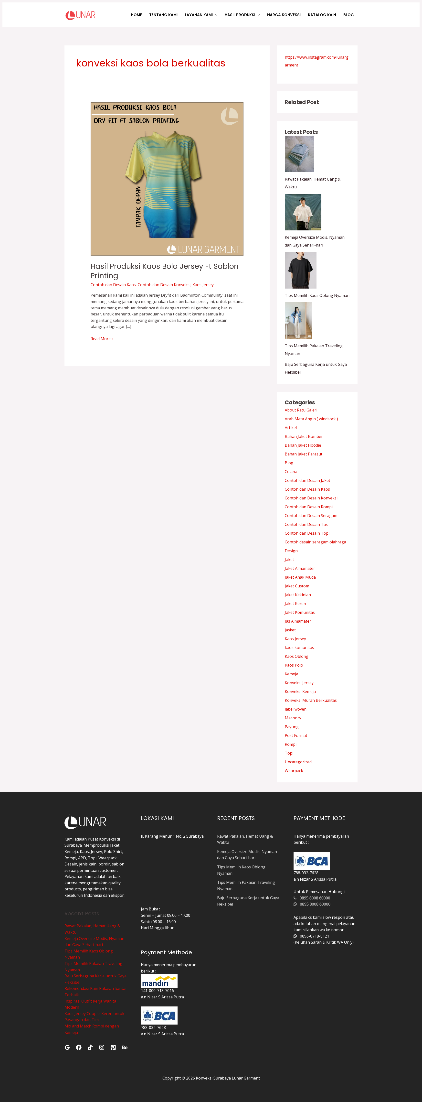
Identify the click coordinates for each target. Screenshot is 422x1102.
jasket (290, 630)
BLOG (348, 14)
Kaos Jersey (203, 284)
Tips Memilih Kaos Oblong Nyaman (317, 295)
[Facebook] (79, 1047)
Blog (289, 462)
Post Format (296, 735)
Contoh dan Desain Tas (306, 524)
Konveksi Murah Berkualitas (311, 700)
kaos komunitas (299, 647)
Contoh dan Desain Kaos (113, 284)
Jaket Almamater (300, 568)
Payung (292, 726)
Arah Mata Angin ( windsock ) (311, 418)
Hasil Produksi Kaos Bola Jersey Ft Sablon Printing (165, 271)
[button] (215, 14)
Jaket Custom (297, 586)
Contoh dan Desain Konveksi (164, 284)
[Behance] (124, 1047)
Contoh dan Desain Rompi (309, 506)
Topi (289, 753)
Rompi (290, 744)
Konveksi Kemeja (300, 691)
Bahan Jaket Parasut (303, 454)
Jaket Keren (295, 603)
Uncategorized (298, 762)
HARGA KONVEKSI (284, 14)
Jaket (289, 559)
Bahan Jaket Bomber (304, 436)
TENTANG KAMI (163, 14)
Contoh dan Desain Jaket (307, 480)
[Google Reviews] (67, 1047)
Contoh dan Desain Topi (307, 533)
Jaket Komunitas (300, 612)
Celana (291, 471)
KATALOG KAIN (322, 14)
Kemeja (291, 674)
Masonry (293, 718)
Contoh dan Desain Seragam (311, 515)
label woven (295, 709)
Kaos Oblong (296, 656)
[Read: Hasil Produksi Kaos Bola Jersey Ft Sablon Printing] (167, 178)
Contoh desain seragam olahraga (315, 542)
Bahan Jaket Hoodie (303, 445)
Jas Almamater (298, 621)
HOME (136, 14)
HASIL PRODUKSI (240, 14)
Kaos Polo (294, 665)
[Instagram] (102, 1047)
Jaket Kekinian (298, 594)
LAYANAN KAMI (199, 14)
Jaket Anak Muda (300, 577)
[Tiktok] (90, 1047)
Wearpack (294, 770)
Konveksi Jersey (299, 682)
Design (291, 550)
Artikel (291, 427)
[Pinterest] (113, 1047)
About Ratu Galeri (301, 410)
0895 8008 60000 (313, 898)
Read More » (102, 338)
